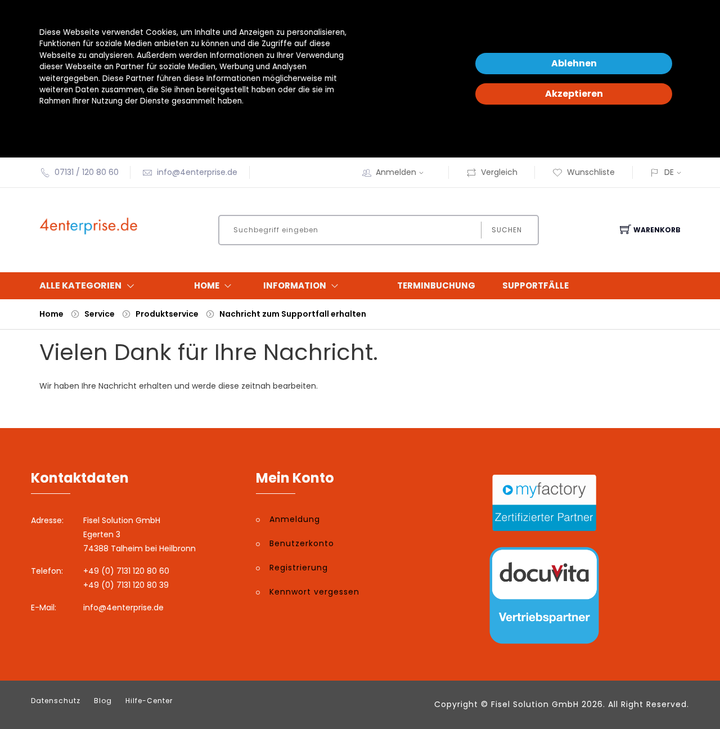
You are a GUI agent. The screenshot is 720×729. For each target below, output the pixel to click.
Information (294, 285)
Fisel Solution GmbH (535, 704)
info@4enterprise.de (197, 172)
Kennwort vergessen (314, 591)
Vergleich (499, 172)
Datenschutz (55, 701)
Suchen (507, 230)
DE (669, 172)
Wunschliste (591, 172)
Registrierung (298, 567)
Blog (103, 701)
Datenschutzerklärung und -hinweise (108, 124)
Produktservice (167, 314)
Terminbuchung (436, 285)
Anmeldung (294, 519)
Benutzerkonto (301, 543)
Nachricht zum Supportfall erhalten (292, 314)
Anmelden (396, 172)
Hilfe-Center (149, 701)
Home (206, 285)
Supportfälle (535, 285)
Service (99, 314)
